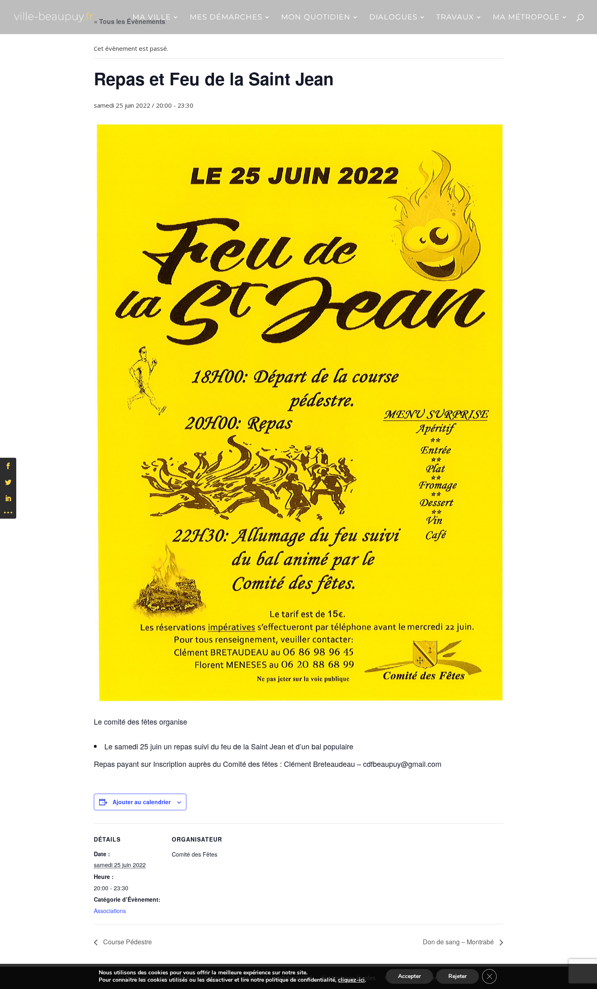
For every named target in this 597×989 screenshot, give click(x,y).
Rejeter (457, 976)
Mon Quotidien (315, 17)
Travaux (455, 17)
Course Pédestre (127, 941)
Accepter (409, 976)
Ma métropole (526, 17)
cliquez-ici (351, 980)
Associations (110, 911)
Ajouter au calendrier (141, 802)
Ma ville (151, 17)
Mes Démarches (226, 17)
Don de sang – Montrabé (459, 941)
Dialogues (393, 17)
